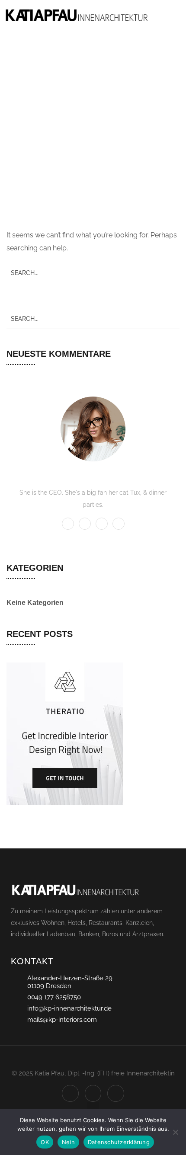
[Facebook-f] (70, 1093)
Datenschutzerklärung (119, 1142)
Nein (68, 1142)
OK (45, 1142)
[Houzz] (115, 1093)
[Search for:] (93, 273)
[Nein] (175, 1132)
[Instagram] (93, 1093)
